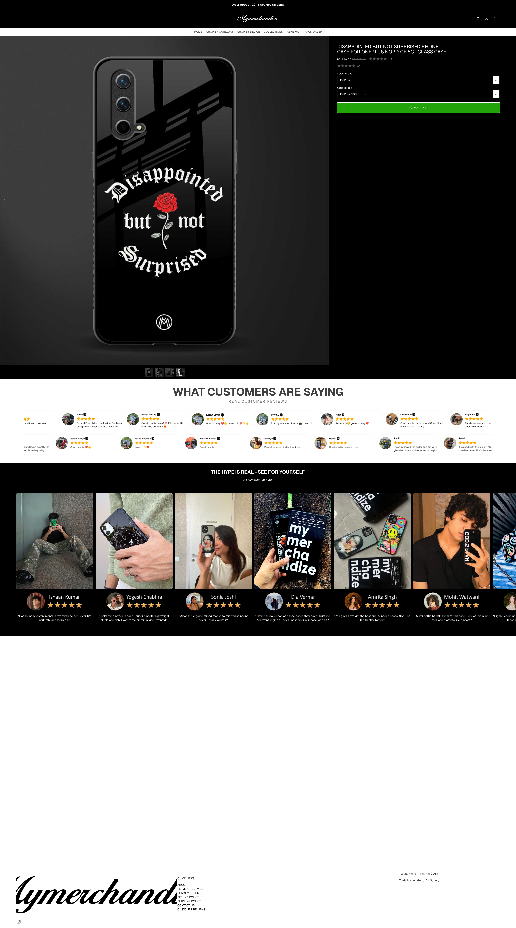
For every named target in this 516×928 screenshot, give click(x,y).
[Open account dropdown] (486, 18)
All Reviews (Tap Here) (258, 479)
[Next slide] (495, 4)
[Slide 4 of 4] (180, 372)
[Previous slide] (17, 4)
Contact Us (186, 905)
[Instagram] (18, 921)
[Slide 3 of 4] (169, 372)
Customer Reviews (191, 909)
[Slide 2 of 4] (159, 372)
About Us (184, 884)
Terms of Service (190, 889)
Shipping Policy (189, 901)
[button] (33, 419)
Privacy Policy (188, 893)
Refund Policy (188, 897)
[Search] (478, 18)
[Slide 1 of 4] (149, 372)
